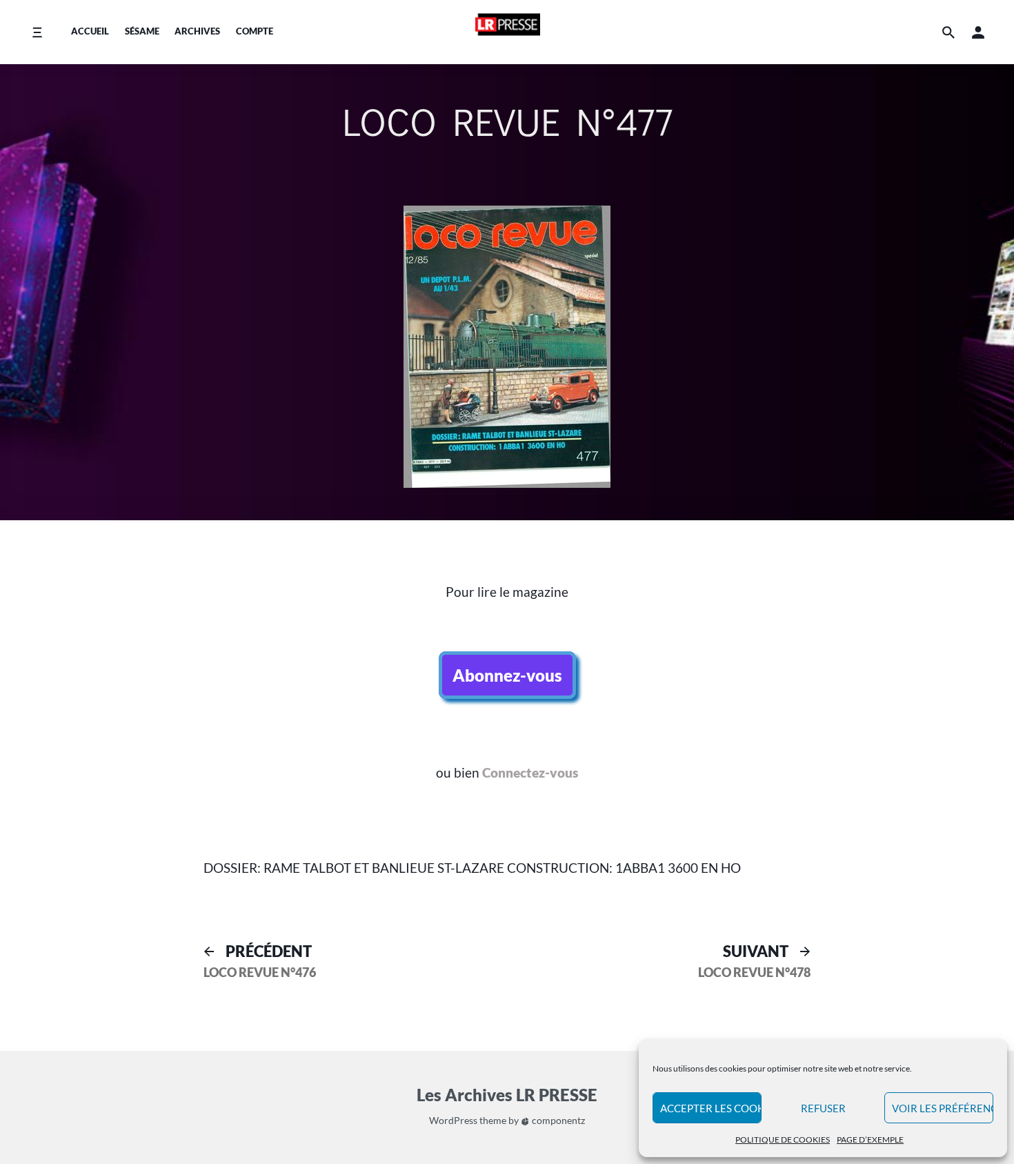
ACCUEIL (90, 31)
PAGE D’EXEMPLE (870, 1139)
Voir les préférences (942, 1108)
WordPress (453, 1120)
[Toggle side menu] (36, 32)
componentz (557, 1120)
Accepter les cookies (711, 1108)
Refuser (823, 1108)
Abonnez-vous (507, 675)
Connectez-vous (530, 772)
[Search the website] (948, 32)
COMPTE (254, 31)
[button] (978, 32)
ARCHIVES (197, 31)
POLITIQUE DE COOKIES (782, 1139)
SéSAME (142, 31)
